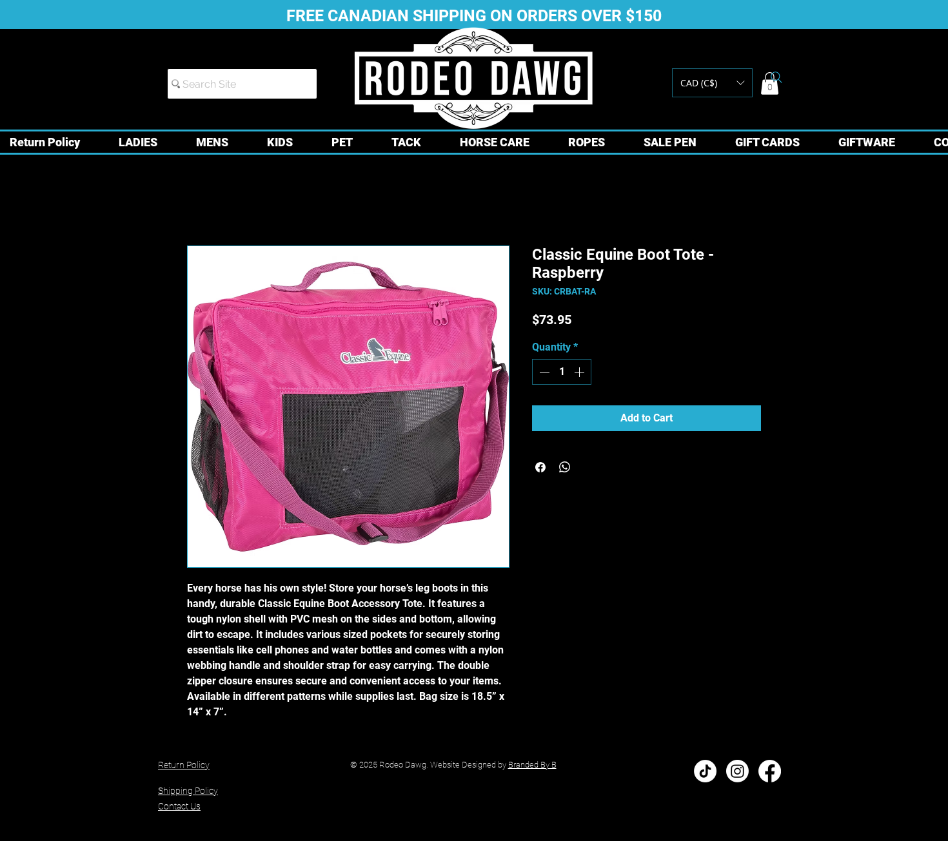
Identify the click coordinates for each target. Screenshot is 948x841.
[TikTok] (705, 771)
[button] (712, 82)
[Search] (776, 77)
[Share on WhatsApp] (565, 467)
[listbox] (712, 82)
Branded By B (532, 764)
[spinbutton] (561, 372)
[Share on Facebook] (540, 467)
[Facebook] (769, 771)
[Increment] (580, 372)
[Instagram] (737, 771)
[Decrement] (543, 372)
